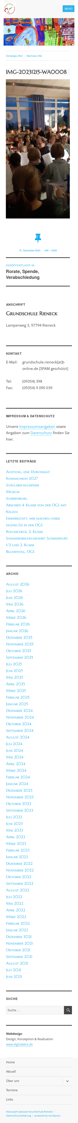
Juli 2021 (13, 970)
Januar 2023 (17, 857)
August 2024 (17, 737)
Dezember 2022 (19, 863)
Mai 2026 (14, 604)
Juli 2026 (14, 591)
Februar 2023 (18, 850)
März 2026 (16, 617)
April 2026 (15, 611)
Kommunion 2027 (22, 478)
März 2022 (16, 916)
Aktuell (11, 1071)
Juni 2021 (14, 976)
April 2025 (15, 684)
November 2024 (20, 717)
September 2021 (19, 956)
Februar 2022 (18, 923)
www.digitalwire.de (19, 1044)
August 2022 (17, 890)
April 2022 (15, 910)
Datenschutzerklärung (18, 1115)
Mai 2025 (14, 677)
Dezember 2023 (19, 790)
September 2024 (19, 730)
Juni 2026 (14, 597)
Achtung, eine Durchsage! (28, 471)
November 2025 (19, 644)
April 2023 (15, 837)
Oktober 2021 (18, 950)
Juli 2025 (14, 664)
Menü (68, 8)
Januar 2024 (17, 783)
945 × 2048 (50, 250)
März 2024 (16, 770)
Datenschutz (41, 432)
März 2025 (16, 690)
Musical (13, 491)
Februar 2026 (18, 624)
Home (10, 1062)
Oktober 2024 (18, 724)
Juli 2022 (14, 896)
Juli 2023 (14, 817)
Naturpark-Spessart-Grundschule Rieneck (29, 1111)
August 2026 (17, 584)
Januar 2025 (17, 704)
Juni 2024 (14, 750)
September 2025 (19, 657)
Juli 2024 (14, 744)
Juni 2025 (14, 670)
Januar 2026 (17, 630)
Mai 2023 (14, 830)
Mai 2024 (14, 757)
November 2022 (20, 870)
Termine (12, 1090)
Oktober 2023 (18, 803)
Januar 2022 (17, 930)
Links (9, 1099)
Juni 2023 (14, 823)
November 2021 (19, 943)
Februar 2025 (17, 697)
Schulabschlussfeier (22, 485)
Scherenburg (16, 498)
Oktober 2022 (18, 876)
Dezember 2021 (19, 936)
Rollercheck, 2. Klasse (24, 531)
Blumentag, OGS (20, 551)
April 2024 (15, 763)
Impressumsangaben (37, 426)
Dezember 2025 (19, 637)
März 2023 (16, 843)
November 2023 (20, 797)
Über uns (12, 1081)
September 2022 (19, 883)
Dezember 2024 (19, 710)
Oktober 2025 (18, 650)
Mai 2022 (14, 903)
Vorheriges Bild (14, 56)
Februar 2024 (18, 777)
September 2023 (19, 810)
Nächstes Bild (34, 56)
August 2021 (17, 963)
